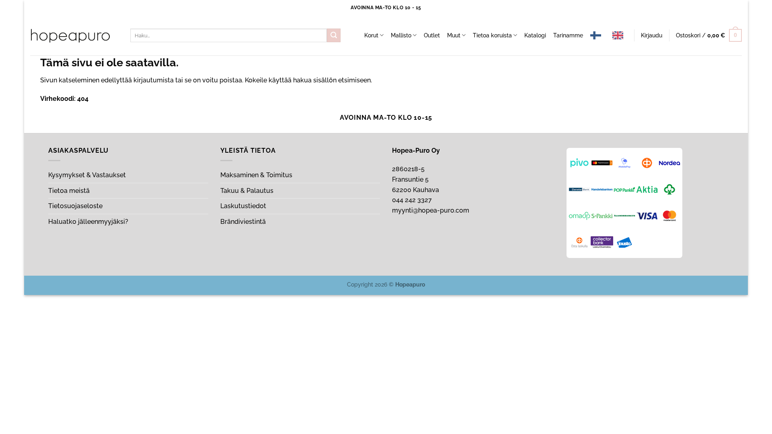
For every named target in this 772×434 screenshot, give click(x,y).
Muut (453, 35)
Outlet (432, 35)
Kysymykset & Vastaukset (87, 175)
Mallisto (401, 35)
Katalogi (535, 35)
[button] (651, 35)
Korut (371, 35)
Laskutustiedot (243, 206)
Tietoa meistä (69, 190)
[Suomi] (597, 35)
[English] (619, 35)
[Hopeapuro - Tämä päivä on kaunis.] (70, 35)
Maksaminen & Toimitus (256, 175)
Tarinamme (568, 35)
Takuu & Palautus (246, 190)
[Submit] (334, 35)
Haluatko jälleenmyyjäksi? (88, 221)
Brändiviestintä (243, 221)
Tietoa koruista (492, 35)
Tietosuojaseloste (75, 206)
